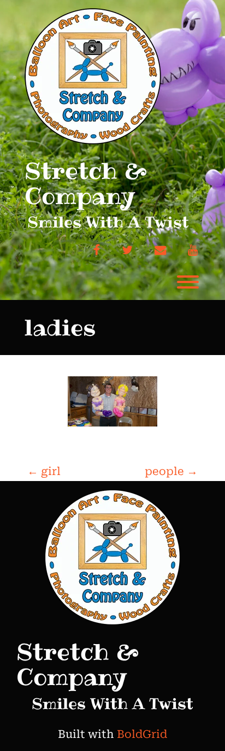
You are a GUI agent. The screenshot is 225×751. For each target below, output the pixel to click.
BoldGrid (142, 734)
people (171, 471)
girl (44, 471)
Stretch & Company (86, 183)
